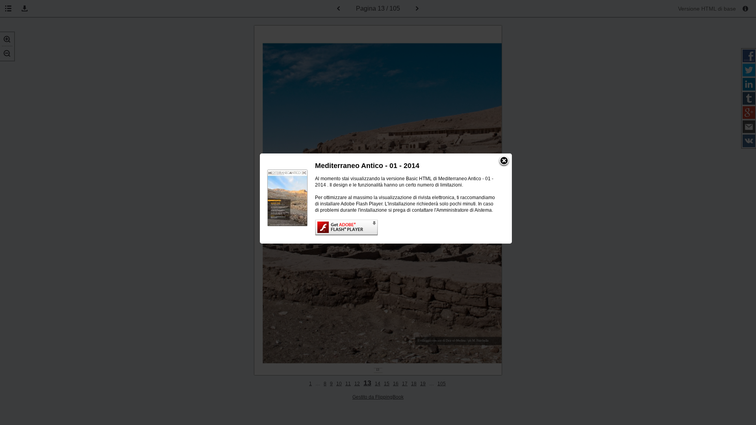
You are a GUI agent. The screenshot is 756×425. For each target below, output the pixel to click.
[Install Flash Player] (405, 228)
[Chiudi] (504, 161)
